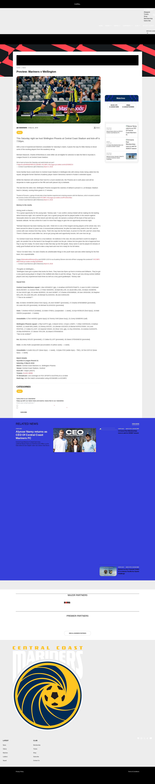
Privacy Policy (31, 405)
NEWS (101, 25)
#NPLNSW (20, 261)
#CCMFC (45, 164)
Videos (116, 25)
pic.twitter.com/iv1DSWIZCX (64, 164)
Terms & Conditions (133, 771)
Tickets (35, 749)
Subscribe (23, 412)
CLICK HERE (28, 373)
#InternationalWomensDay (29, 259)
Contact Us (36, 760)
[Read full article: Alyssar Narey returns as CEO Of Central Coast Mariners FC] (131, 130)
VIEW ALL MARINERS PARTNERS (77, 633)
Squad (5, 760)
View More (135, 423)
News (24, 68)
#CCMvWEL (37, 164)
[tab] (114, 106)
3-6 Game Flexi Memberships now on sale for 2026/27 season (128, 432)
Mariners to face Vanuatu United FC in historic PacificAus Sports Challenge (115, 158)
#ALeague (51, 164)
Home (18, 68)
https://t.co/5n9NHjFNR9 (25, 164)
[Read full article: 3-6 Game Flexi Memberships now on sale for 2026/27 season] (131, 144)
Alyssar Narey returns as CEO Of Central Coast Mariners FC (31, 435)
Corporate (127, 25)
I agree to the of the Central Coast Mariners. (37, 405)
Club (136, 25)
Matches (5, 752)
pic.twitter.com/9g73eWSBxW (33, 261)
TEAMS (107, 25)
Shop (34, 752)
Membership (36, 745)
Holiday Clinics (148, 25)
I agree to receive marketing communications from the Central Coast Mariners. (43, 408)
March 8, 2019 (48, 264)
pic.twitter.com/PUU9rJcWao (63, 197)
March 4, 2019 (48, 167)
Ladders (5, 756)
